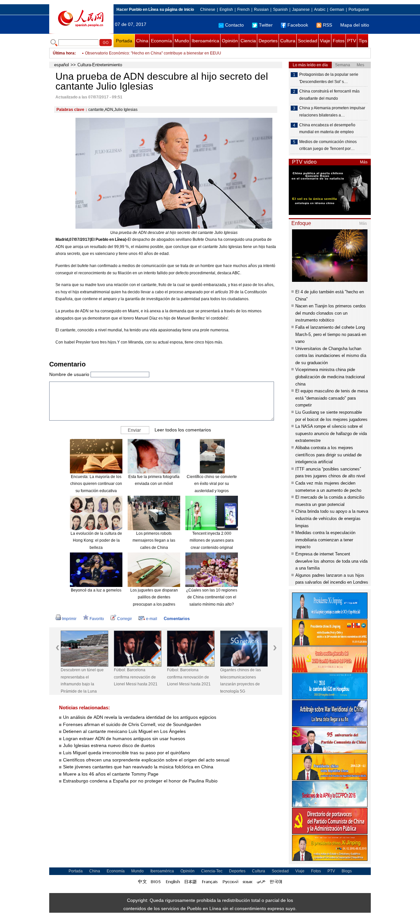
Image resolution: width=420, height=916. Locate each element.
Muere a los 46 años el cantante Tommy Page (110, 774)
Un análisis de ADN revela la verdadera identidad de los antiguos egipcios (139, 717)
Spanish (280, 9)
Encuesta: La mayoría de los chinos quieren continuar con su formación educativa (96, 483)
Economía (161, 40)
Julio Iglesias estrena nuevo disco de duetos (109, 745)
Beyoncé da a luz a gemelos (96, 590)
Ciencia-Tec (211, 871)
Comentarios (177, 618)
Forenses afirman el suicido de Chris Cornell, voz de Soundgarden (132, 724)
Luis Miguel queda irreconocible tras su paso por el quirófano (126, 752)
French (243, 9)
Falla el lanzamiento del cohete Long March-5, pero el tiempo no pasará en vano (330, 334)
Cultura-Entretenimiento (99, 64)
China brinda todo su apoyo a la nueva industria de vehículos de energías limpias (331, 518)
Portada (124, 40)
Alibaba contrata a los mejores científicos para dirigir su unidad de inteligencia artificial (328, 454)
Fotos (339, 40)
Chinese (207, 9)
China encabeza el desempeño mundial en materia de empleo (327, 129)
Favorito (97, 618)
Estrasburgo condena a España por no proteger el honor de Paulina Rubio (140, 780)
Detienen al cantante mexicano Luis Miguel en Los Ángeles (124, 731)
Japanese (301, 9)
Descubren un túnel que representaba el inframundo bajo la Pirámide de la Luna (82, 681)
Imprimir (69, 618)
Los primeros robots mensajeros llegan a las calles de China (154, 540)
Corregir (124, 618)
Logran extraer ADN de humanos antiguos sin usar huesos (124, 738)
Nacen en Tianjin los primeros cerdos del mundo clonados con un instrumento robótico (330, 313)
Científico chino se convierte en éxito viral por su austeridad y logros (212, 483)
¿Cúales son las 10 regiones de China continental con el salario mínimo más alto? (211, 597)
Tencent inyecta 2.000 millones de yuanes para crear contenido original (212, 540)
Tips (363, 40)
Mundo (182, 40)
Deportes (268, 40)
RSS (327, 25)
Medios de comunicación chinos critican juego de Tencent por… (328, 145)
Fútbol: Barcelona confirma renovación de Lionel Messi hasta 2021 (136, 677)
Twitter (266, 25)
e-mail (151, 618)
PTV (351, 40)
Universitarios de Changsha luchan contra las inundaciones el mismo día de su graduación (330, 355)
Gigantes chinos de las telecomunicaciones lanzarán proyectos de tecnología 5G (240, 681)
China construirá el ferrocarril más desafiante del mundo (329, 95)
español (61, 64)
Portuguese (358, 9)
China (142, 40)
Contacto (234, 25)
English (226, 9)
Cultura (287, 40)
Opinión (230, 40)
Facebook (297, 25)
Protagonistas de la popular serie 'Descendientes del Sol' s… (328, 78)
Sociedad (307, 40)
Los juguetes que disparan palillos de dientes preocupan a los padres (154, 597)
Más (364, 162)
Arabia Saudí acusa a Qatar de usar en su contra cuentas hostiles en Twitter (152, 53)
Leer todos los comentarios (183, 429)
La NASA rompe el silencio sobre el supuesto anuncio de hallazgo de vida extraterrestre (331, 433)
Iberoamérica (205, 40)
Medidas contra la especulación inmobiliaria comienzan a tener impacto (325, 539)
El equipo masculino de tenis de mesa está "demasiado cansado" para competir (331, 397)
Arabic (320, 9)
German (337, 9)
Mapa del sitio (354, 25)
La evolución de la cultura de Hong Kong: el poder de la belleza (96, 540)
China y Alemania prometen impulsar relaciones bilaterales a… (332, 111)
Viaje (325, 40)
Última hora (63, 53)
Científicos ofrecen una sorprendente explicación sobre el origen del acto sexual (146, 759)
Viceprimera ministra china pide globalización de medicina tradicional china (330, 376)
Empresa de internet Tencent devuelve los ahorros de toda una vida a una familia (331, 561)
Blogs (347, 871)
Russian (261, 9)
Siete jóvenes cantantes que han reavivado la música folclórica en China (138, 766)
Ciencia (248, 40)
